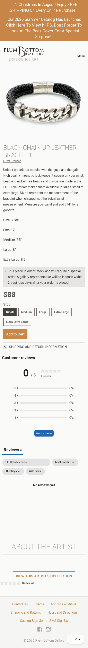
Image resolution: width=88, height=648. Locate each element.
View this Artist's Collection (44, 576)
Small (10, 312)
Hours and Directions (62, 612)
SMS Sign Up (58, 621)
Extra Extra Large (17, 321)
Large (43, 312)
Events (39, 604)
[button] (44, 388)
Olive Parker (12, 161)
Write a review (44, 433)
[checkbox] (35, 471)
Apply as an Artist (63, 604)
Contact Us (20, 604)
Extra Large (61, 312)
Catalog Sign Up (31, 621)
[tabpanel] (44, 494)
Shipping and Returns (26, 612)
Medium (26, 312)
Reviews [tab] (13, 449)
